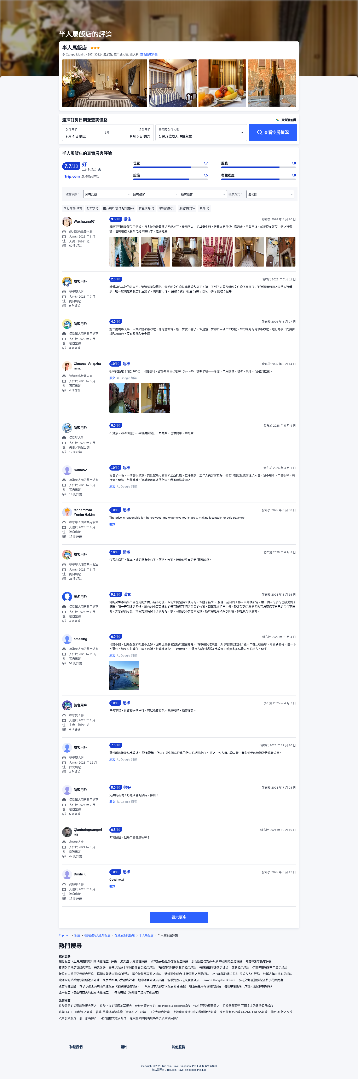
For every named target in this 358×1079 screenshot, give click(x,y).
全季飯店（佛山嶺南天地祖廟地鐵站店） (85, 992)
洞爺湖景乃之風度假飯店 (183, 980)
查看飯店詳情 (149, 54)
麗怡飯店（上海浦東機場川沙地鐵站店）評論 (88, 961)
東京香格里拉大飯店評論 (119, 980)
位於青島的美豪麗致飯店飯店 (78, 1005)
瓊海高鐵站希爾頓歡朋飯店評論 (79, 980)
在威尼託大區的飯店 (97, 935)
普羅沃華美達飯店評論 (213, 967)
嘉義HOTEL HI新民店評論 (75, 1012)
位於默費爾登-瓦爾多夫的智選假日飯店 (248, 1005)
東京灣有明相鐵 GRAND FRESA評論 (243, 1012)
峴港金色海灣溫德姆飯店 (205, 986)
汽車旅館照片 (67, 1018)
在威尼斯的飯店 (125, 935)
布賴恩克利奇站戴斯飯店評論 (177, 967)
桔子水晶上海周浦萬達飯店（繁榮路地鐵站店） (110, 986)
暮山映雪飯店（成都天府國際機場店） (249, 986)
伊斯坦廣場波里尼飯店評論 (269, 967)
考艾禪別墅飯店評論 (259, 961)
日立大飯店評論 (159, 1012)
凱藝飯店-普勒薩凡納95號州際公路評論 (216, 961)
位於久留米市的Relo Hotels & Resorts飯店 (162, 1005)
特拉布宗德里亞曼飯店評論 (76, 973)
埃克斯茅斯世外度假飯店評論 (169, 961)
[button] (330, 6)
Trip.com (64, 935)
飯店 (77, 935)
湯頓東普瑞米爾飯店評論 (113, 973)
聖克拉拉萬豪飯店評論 (146, 973)
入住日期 (71, 129)
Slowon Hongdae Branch (219, 980)
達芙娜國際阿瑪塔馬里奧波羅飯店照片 (154, 1018)
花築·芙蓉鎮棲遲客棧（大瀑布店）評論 (121, 1012)
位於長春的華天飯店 (206, 1005)
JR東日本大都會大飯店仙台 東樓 (165, 986)
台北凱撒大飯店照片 (113, 1018)
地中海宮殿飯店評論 (151, 980)
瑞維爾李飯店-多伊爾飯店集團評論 (186, 973)
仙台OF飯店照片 (281, 1012)
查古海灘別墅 (67, 986)
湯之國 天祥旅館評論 (133, 961)
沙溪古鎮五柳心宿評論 (277, 973)
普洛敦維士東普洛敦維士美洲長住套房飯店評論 (124, 967)
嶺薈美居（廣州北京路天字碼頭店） (137, 992)
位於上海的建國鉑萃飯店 (116, 1005)
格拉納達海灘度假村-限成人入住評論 (236, 973)
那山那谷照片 (88, 1018)
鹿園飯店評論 (240, 967)
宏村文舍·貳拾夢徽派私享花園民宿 (260, 980)
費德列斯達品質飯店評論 (75, 967)
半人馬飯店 (146, 935)
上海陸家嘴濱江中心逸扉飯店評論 (194, 1012)
